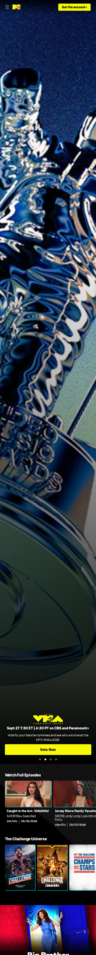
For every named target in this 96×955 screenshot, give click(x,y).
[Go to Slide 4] (56, 759)
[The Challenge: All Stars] (52, 867)
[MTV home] (17, 7)
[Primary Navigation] (7, 7)
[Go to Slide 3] (51, 759)
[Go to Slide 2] (45, 759)
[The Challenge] (20, 867)
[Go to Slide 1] (40, 759)
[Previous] (2, 805)
